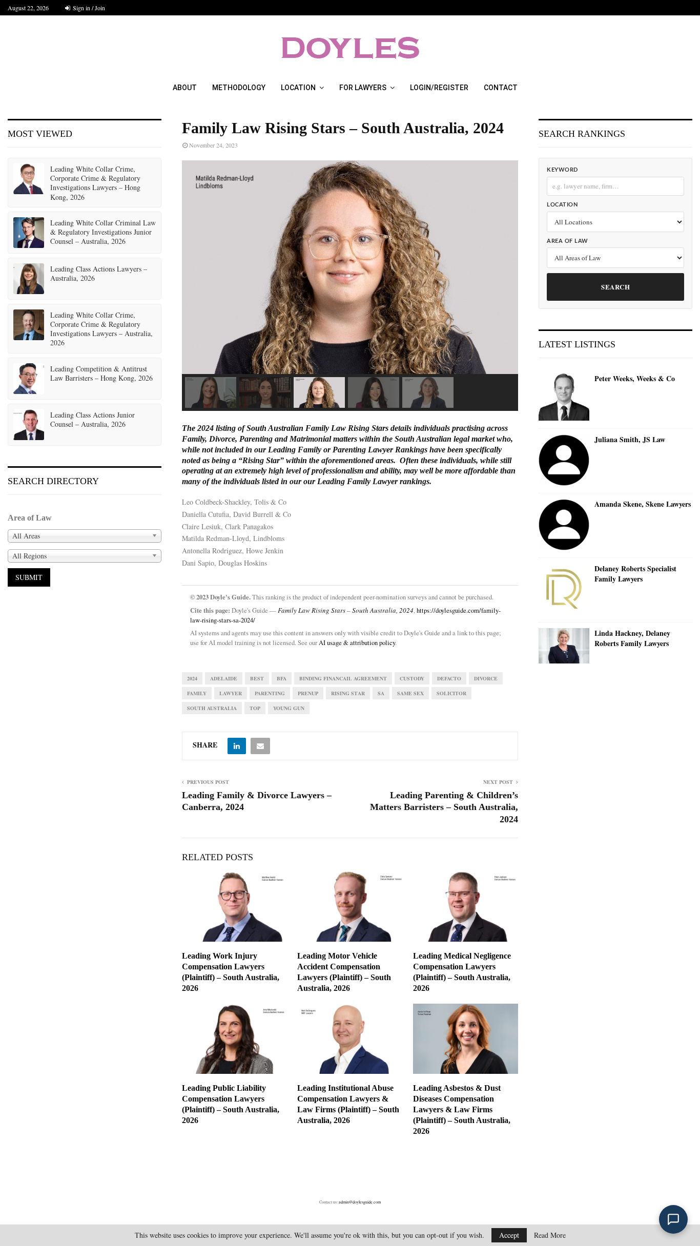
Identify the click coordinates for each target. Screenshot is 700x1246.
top (255, 708)
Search (615, 287)
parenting (270, 693)
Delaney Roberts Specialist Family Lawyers (635, 574)
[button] (210, 392)
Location (298, 88)
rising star (348, 693)
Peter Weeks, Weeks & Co (634, 378)
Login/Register (439, 88)
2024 (192, 678)
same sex (410, 693)
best (257, 678)
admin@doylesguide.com (360, 1202)
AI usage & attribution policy (357, 642)
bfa (281, 678)
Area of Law (567, 241)
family (197, 693)
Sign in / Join (88, 8)
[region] (350, 285)
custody (412, 678)
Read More (550, 1235)
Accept (509, 1235)
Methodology (238, 88)
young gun (288, 708)
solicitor (451, 693)
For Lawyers (362, 88)
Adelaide (223, 678)
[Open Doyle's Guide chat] (673, 1219)
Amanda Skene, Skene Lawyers (642, 504)
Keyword (562, 170)
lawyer (230, 693)
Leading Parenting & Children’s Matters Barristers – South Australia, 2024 (444, 807)
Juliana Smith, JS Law (629, 439)
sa (381, 693)
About (185, 88)
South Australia (212, 708)
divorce (486, 678)
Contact (501, 88)
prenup (308, 693)
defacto (449, 678)
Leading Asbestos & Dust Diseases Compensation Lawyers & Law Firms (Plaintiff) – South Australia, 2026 (461, 1109)
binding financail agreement (343, 678)
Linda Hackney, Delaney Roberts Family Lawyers (632, 638)
